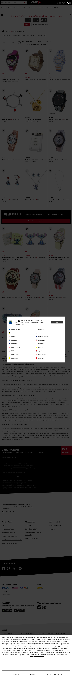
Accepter (16, 674)
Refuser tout (34, 674)
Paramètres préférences (53, 674)
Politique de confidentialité (37, 656)
